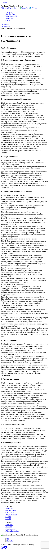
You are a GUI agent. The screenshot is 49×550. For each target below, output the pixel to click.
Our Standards (10, 14)
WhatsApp (25, 8)
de (6, 2)
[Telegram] (5, 548)
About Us (9, 18)
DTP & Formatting (12, 531)
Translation (9, 525)
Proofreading (10, 529)
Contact (8, 20)
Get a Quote (5, 24)
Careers (8, 517)
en (4, 2)
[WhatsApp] (2, 548)
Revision (8, 527)
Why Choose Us (11, 16)
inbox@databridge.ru (11, 8)
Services (8, 12)
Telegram (34, 8)
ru (1, 2)
